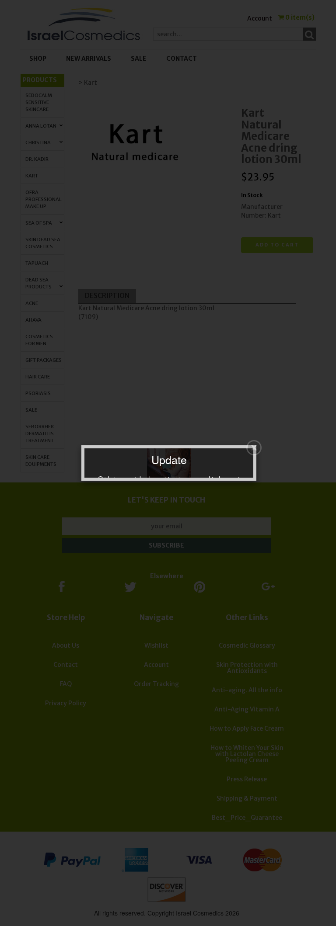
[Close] (254, 447)
